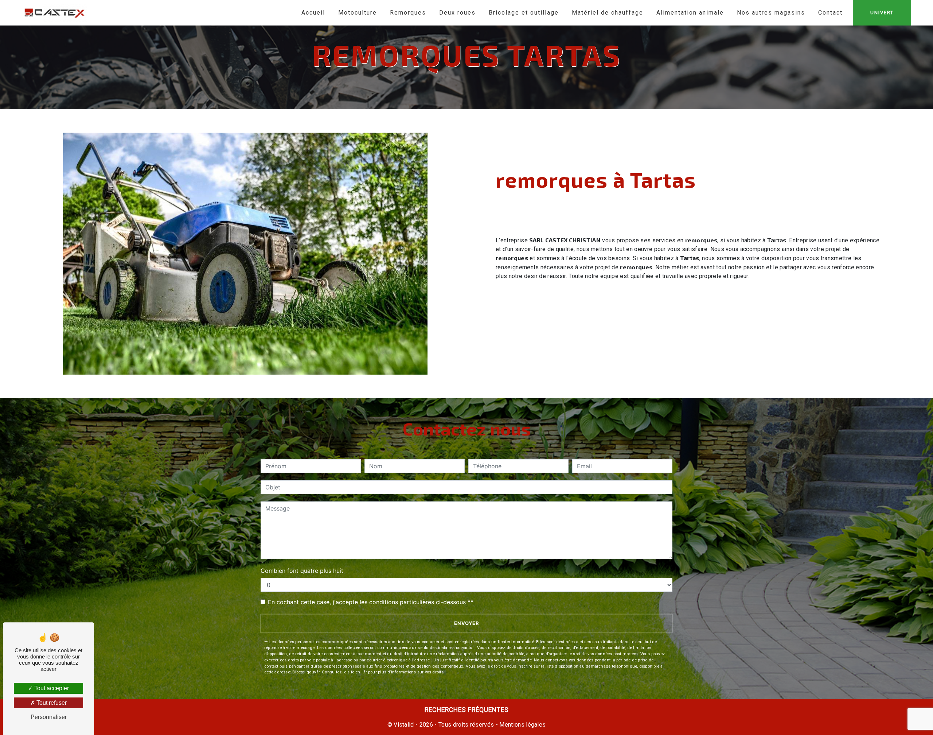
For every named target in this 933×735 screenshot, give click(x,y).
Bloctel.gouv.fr (305, 672)
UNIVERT (882, 12)
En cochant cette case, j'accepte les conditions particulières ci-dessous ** (370, 602)
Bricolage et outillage (524, 12)
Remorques (408, 12)
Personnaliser (49, 717)
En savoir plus (832, 330)
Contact (830, 12)
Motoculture (357, 12)
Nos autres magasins (771, 12)
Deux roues (457, 12)
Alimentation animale (690, 12)
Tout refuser (51, 703)
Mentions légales (522, 724)
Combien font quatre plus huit (302, 570)
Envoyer (466, 623)
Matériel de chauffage (607, 12)
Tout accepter (51, 688)
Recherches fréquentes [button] (467, 710)
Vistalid (404, 724)
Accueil (313, 12)
